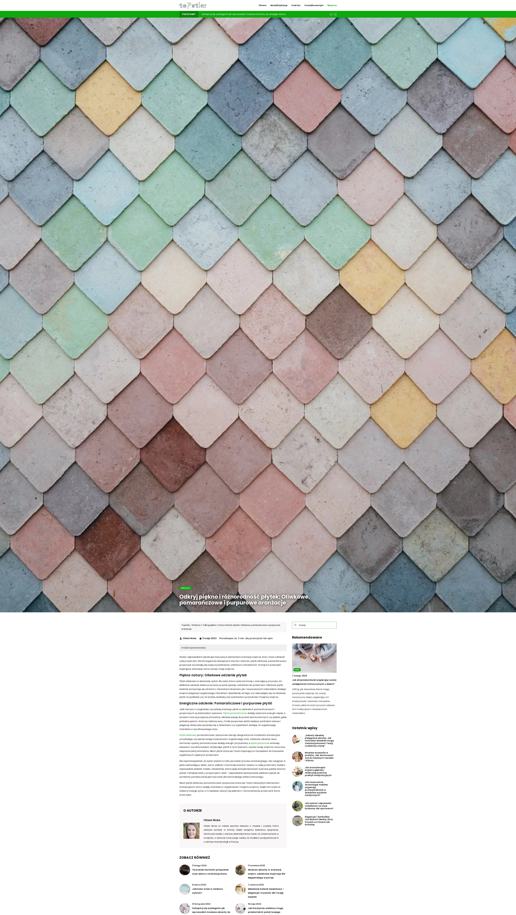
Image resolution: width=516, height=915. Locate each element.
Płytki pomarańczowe (235, 713)
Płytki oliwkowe (187, 735)
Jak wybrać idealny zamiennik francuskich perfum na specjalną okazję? (311, 683)
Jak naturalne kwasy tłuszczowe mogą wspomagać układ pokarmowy (240, 14)
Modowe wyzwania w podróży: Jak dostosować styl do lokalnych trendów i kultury (319, 756)
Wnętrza (332, 5)
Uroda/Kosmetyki (313, 5)
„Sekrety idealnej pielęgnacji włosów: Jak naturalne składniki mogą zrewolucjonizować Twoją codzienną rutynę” (319, 740)
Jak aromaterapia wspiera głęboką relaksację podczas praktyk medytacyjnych (318, 771)
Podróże (296, 5)
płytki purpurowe (260, 743)
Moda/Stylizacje (279, 5)
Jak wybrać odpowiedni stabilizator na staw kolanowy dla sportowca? (319, 806)
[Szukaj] (295, 625)
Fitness (262, 5)
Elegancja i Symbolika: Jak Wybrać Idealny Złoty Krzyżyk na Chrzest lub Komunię (319, 821)
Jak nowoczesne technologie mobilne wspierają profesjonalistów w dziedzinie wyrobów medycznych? (316, 789)
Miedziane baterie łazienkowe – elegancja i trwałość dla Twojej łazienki (266, 892)
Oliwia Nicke (189, 638)
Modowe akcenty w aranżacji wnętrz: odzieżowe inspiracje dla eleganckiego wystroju (266, 873)
